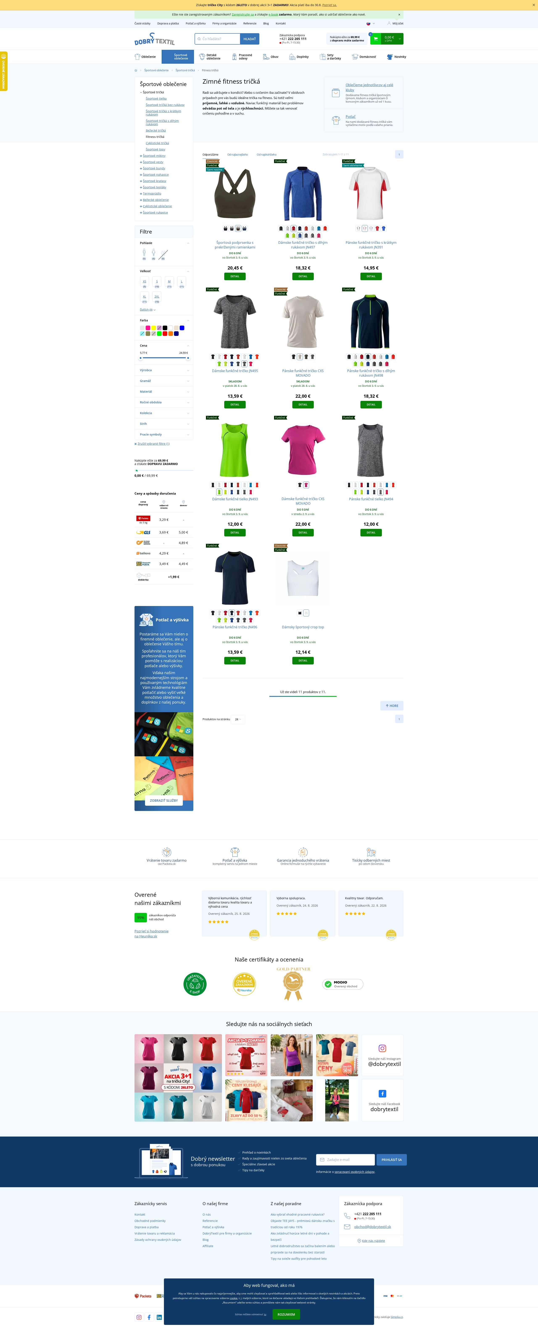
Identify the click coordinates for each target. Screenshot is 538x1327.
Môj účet (398, 23)
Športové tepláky (154, 187)
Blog (266, 23)
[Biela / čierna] (358, 228)
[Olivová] (238, 228)
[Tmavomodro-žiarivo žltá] (300, 228)
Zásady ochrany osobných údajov (157, 1240)
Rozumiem (286, 1314)
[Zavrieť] (534, 5)
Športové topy (155, 149)
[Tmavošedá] (232, 228)
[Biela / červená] (365, 228)
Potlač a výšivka (196, 23)
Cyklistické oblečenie (157, 206)
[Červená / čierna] (294, 228)
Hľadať (250, 39)
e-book (273, 14)
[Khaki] (306, 356)
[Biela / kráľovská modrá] (371, 228)
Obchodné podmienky (150, 1221)
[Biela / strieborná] (287, 228)
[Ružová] (306, 485)
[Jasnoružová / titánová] (319, 235)
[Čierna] (225, 228)
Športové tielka (156, 98)
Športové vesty (153, 162)
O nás (207, 1214)
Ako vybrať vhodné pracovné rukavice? (297, 1214)
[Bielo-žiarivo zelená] (312, 228)
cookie (233, 1298)
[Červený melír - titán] (306, 228)
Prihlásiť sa (392, 1160)
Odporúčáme (210, 154)
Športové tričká (185, 70)
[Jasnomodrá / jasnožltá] (319, 228)
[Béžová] (300, 356)
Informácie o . (345, 1172)
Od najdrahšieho (266, 154)
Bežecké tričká (156, 130)
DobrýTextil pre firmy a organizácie (227, 1233)
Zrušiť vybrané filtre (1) (154, 444)
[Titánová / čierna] (306, 235)
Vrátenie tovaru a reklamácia (154, 1233)
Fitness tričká (155, 137)
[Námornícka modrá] (244, 228)
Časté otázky (142, 23)
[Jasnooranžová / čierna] (325, 228)
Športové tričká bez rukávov (165, 105)
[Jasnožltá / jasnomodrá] (294, 235)
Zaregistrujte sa (243, 14)
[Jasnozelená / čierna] (287, 235)
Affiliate (208, 1246)
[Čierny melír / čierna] (312, 235)
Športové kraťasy (154, 181)
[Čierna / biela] (281, 228)
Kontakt (281, 23)
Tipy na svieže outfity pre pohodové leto (299, 1259)
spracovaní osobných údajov (354, 1172)
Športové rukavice (155, 212)
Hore (393, 706)
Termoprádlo (152, 193)
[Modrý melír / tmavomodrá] (300, 235)
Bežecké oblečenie (156, 200)
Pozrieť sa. (329, 5)
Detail (235, 276)
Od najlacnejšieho (237, 154)
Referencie (249, 23)
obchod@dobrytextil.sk (372, 1226)
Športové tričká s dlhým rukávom (162, 122)
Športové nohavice (156, 175)
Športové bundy (154, 168)
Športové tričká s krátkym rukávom (163, 112)
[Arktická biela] (306, 613)
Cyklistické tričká (157, 143)
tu (265, 1314)
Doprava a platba (168, 23)
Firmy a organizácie (224, 23)
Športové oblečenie (156, 70)
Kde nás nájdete (373, 1241)
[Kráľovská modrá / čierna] (384, 228)
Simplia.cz (397, 1317)
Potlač (351, 116)
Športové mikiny (154, 156)
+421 (293, 39)
